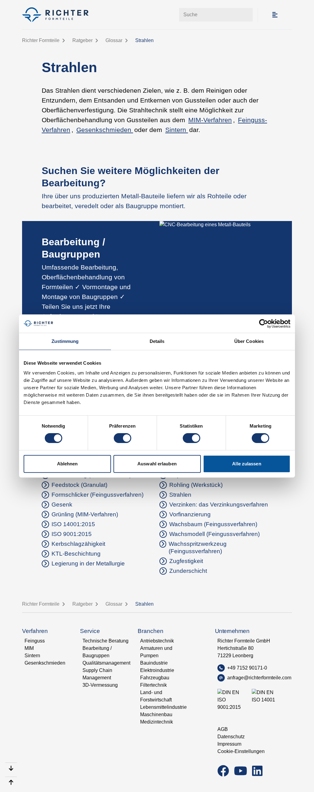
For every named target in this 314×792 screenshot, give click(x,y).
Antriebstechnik (157, 640)
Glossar (113, 40)
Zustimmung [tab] (65, 341)
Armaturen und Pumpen (156, 652)
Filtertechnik (153, 685)
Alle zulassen (246, 463)
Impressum (229, 744)
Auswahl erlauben (157, 463)
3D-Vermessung (100, 685)
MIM (29, 648)
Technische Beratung (105, 640)
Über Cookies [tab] (249, 341)
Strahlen (144, 40)
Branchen (150, 631)
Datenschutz (231, 736)
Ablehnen (67, 463)
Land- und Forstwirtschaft (156, 696)
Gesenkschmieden (104, 130)
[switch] (122, 438)
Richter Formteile (40, 40)
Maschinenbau (156, 714)
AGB (222, 729)
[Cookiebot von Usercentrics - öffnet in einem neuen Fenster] (263, 323)
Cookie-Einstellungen (241, 751)
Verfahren (35, 631)
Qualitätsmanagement (106, 663)
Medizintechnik (156, 721)
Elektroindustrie (157, 670)
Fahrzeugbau (154, 677)
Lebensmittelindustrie (163, 707)
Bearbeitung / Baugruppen (97, 652)
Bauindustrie (154, 663)
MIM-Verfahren (210, 120)
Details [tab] (157, 341)
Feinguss (35, 640)
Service (90, 631)
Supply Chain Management (97, 674)
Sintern (176, 130)
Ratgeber (82, 40)
